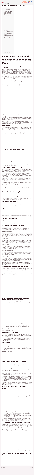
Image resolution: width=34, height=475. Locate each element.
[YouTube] (29, 1)
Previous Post (3, 467)
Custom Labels (7, 3)
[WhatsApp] (28, 1)
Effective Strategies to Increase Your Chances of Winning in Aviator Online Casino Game (8, 38)
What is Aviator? (6, 15)
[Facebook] (31, 1)
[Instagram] (28, 2)
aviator (3, 69)
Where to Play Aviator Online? (8, 40)
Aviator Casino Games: (7, 41)
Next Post (31, 467)
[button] (24, 2)
